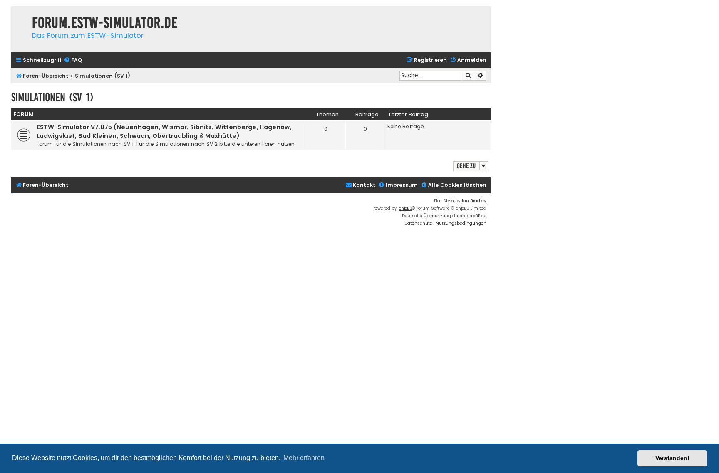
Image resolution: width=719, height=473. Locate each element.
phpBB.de (476, 216)
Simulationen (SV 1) (52, 97)
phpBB (405, 208)
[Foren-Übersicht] (19, 14)
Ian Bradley (474, 201)
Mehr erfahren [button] (304, 457)
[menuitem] (73, 60)
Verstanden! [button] (672, 458)
